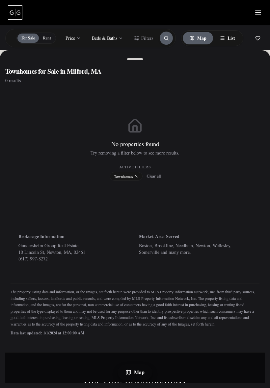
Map (201, 38)
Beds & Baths (104, 38)
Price (70, 38)
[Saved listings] (257, 38)
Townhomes (123, 176)
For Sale (28, 38)
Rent (47, 38)
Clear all (154, 176)
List (231, 38)
